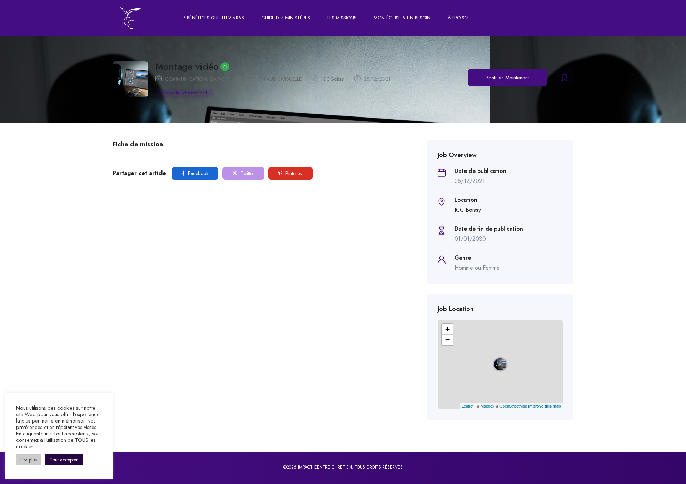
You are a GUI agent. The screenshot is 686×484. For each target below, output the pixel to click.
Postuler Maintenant (507, 77)
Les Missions (342, 17)
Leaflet (467, 406)
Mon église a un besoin (402, 17)
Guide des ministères (285, 17)
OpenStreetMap (513, 406)
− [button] (447, 339)
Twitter (246, 173)
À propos (458, 17)
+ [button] (447, 329)
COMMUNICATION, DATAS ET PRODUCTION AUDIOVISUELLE (233, 79)
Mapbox (487, 406)
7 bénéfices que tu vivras (213, 17)
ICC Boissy (333, 79)
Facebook (197, 173)
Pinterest (293, 173)
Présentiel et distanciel (185, 92)
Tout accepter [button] (64, 459)
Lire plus (28, 459)
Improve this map (544, 406)
